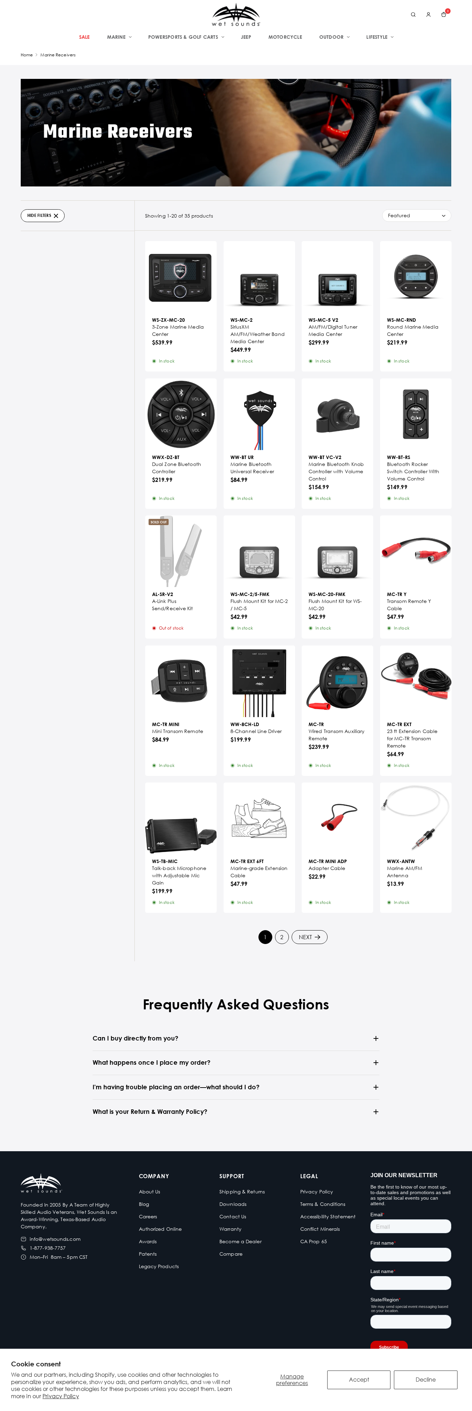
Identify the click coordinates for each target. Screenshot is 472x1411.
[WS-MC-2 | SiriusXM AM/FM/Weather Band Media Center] (259, 277)
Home (27, 54)
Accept (359, 1379)
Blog (144, 1204)
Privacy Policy (61, 1396)
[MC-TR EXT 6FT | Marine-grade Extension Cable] (259, 818)
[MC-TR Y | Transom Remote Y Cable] (416, 551)
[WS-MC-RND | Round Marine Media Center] (416, 277)
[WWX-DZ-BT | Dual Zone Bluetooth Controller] (181, 414)
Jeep (246, 37)
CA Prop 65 (313, 1241)
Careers (148, 1216)
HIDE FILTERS (39, 215)
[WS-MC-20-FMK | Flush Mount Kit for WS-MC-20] (337, 551)
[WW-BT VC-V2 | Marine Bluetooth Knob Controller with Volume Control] (337, 414)
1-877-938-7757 (48, 1248)
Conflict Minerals (320, 1229)
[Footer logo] (41, 1184)
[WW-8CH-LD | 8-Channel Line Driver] (259, 681)
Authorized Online (160, 1229)
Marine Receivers (58, 54)
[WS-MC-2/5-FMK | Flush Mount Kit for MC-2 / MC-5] (259, 551)
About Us (149, 1191)
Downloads (232, 1204)
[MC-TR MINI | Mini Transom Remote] (181, 681)
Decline (426, 1379)
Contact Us (232, 1216)
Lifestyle (376, 37)
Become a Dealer (240, 1241)
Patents (148, 1254)
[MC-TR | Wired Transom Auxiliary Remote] (337, 681)
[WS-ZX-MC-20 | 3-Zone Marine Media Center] (181, 277)
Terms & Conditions (323, 1204)
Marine (116, 37)
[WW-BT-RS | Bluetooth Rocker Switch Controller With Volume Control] (416, 414)
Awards (148, 1241)
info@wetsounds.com (55, 1239)
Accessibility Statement (328, 1216)
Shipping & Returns (242, 1191)
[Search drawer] (413, 14)
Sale (84, 37)
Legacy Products (159, 1266)
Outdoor (331, 37)
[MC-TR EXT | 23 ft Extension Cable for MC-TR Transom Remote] (416, 681)
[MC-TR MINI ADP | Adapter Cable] (337, 818)
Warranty (230, 1229)
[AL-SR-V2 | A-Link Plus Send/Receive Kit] (181, 551)
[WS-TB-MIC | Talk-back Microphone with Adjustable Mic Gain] (181, 818)
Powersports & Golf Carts (183, 37)
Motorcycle (285, 37)
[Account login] (428, 14)
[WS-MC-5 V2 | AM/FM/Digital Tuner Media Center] (337, 277)
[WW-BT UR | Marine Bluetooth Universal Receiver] (259, 414)
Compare (231, 1254)
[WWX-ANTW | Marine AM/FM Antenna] (416, 818)
